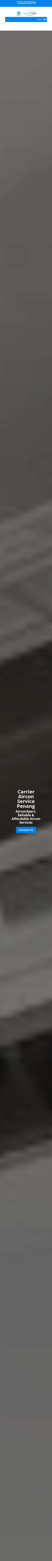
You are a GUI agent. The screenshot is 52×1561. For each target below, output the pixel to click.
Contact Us (26, 830)
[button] (39, 19)
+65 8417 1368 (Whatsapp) (25, 2)
